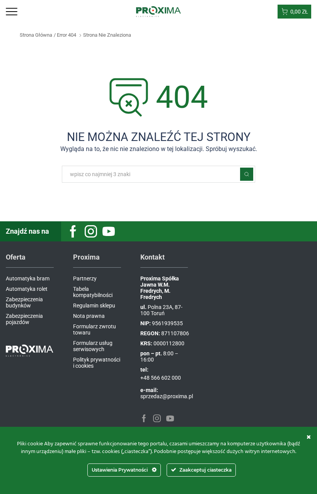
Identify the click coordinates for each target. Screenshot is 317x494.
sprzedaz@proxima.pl (166, 396)
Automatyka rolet (27, 289)
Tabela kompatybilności (92, 292)
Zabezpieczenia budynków (24, 302)
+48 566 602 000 (160, 378)
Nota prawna (89, 316)
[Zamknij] (309, 437)
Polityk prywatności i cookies (96, 362)
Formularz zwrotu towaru (94, 329)
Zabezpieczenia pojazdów (24, 319)
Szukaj (246, 174)
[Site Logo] (158, 11)
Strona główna (36, 35)
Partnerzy (85, 278)
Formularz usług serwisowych (92, 346)
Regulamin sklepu (94, 305)
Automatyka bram (27, 278)
